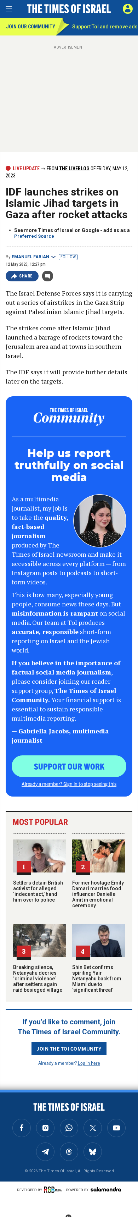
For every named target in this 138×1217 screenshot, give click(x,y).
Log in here (89, 1063)
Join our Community (30, 26)
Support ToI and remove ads (105, 26)
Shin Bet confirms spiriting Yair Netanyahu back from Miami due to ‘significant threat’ (96, 978)
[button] (128, 9)
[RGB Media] (54, 1189)
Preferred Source (34, 236)
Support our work (69, 766)
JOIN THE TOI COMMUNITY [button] (69, 1048)
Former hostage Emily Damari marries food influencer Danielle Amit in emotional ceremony (98, 894)
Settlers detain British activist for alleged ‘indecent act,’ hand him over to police (38, 891)
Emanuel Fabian (30, 256)
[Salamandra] (106, 1189)
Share (26, 276)
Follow (68, 256)
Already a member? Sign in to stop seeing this (69, 784)
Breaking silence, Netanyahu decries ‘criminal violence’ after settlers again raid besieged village (37, 978)
